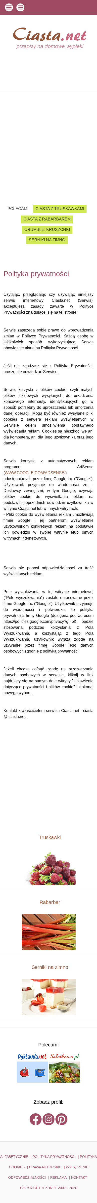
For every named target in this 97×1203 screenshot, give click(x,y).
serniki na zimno (47, 240)
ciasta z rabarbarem (47, 219)
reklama (58, 1177)
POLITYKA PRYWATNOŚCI (54, 1157)
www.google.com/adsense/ (35, 473)
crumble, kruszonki (47, 229)
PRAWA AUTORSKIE (45, 1167)
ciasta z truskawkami (60, 209)
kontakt (79, 1177)
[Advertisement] (48, 145)
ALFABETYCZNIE (14, 1157)
